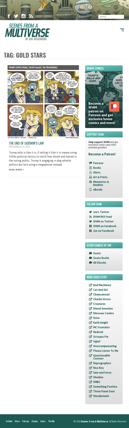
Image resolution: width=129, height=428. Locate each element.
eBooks (97, 189)
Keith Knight (100, 322)
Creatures (99, 303)
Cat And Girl (100, 289)
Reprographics (102, 363)
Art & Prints (100, 177)
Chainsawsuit (101, 294)
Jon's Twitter (101, 211)
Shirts (96, 172)
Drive (96, 317)
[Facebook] (8, 16)
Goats (97, 253)
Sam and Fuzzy (102, 372)
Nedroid (98, 331)
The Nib (51, 421)
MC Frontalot (101, 327)
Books (97, 167)
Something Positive (105, 386)
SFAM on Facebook (104, 226)
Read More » (16, 170)
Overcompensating (105, 346)
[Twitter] (16, 16)
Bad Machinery (102, 285)
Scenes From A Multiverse (94, 421)
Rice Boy (98, 367)
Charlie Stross (102, 299)
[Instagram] (23, 16)
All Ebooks (99, 262)
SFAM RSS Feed (102, 216)
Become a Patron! (102, 154)
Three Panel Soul (104, 391)
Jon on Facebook (103, 230)
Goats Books (101, 257)
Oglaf (96, 341)
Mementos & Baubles (101, 183)
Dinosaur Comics (103, 313)
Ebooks (35, 421)
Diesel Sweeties (103, 308)
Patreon (98, 163)
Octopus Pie (100, 336)
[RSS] (31, 16)
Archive (9, 421)
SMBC (96, 381)
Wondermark (101, 396)
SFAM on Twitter (103, 221)
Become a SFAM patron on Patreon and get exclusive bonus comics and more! (102, 113)
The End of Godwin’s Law (26, 143)
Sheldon (98, 377)
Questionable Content (101, 357)
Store (17, 421)
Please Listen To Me (105, 350)
